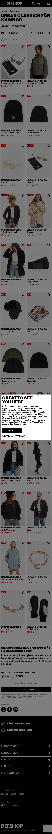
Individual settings (13, 436)
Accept (12, 430)
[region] (26, 417)
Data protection (20, 424)
